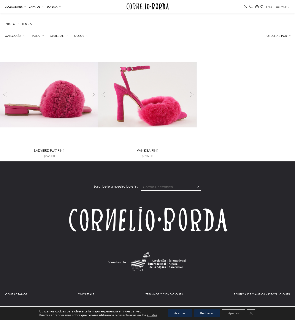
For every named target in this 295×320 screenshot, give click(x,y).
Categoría (13, 35)
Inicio (10, 24)
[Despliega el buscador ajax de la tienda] (251, 7)
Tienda (26, 24)
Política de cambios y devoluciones (262, 294)
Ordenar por (276, 35)
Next (94, 94)
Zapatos (34, 6)
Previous (4, 94)
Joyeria (52, 6)
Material (56, 35)
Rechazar (207, 313)
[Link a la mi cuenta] (245, 7)
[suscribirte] (198, 187)
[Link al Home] (147, 219)
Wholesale (86, 294)
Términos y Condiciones (164, 294)
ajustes (152, 315)
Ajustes (233, 313)
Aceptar (180, 313)
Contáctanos (16, 294)
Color (79, 35)
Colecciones (14, 6)
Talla (36, 35)
